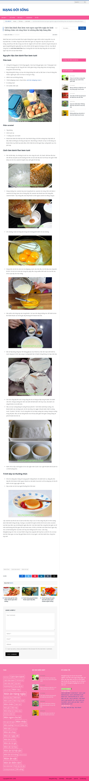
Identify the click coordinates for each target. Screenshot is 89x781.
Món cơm (18, 704)
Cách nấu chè (8, 683)
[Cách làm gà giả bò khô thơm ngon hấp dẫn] (30, 591)
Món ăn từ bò (9, 739)
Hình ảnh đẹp (70, 707)
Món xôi (15, 728)
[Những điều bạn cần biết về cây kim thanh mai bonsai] (65, 113)
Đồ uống (19, 769)
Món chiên (8, 704)
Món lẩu (6, 714)
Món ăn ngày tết (11, 736)
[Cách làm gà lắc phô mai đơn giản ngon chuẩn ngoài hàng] (49, 591)
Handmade (29, 17)
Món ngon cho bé (12, 717)
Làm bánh (54, 34)
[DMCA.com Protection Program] (66, 689)
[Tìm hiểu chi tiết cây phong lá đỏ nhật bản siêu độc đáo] (65, 95)
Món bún (17, 697)
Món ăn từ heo (10, 746)
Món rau (16, 689)
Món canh (8, 701)
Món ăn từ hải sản (12, 750)
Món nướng (8, 725)
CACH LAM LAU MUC (74, 702)
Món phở (17, 725)
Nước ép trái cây (19, 766)
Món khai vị (8, 711)
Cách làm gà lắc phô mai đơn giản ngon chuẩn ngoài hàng (48, 599)
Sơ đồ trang (83, 778)
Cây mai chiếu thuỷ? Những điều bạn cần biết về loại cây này (77, 105)
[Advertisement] (30, 552)
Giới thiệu (61, 778)
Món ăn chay (9, 732)
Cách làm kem (9, 680)
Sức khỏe (12, 17)
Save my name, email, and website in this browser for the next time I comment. (29, 649)
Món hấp (14, 708)
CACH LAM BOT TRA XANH (77, 698)
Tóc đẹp (63, 707)
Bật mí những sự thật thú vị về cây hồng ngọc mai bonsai (78, 88)
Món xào (7, 728)
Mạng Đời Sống (9, 34)
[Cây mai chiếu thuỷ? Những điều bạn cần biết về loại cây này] (65, 103)
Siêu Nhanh (78, 707)
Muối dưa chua (8, 697)
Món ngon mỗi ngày (9, 722)
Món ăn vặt (25, 569)
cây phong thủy (8, 686)
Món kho (18, 711)
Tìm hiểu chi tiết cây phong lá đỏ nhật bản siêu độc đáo (78, 96)
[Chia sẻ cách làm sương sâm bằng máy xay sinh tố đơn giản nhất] (65, 78)
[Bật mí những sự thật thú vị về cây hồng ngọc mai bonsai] (65, 87)
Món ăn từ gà (10, 743)
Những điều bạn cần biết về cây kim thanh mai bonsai (77, 114)
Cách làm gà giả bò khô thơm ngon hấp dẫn (30, 598)
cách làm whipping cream (34, 80)
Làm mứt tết (7, 690)
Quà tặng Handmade (9, 769)
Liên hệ (76, 778)
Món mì (12, 714)
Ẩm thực (20, 17)
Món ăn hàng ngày (15, 693)
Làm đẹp (3, 17)
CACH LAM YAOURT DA (68, 700)
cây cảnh (17, 683)
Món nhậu (21, 721)
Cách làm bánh (16, 569)
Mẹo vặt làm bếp (8, 766)
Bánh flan (6, 569)
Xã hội (36, 17)
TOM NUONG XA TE (73, 696)
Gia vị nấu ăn (19, 686)
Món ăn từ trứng (11, 754)
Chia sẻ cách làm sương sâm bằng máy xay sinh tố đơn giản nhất (77, 79)
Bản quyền (69, 778)
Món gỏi (7, 708)
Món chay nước (19, 701)
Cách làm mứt (19, 680)
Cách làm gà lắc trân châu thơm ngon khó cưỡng (10, 599)
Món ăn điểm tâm (12, 762)
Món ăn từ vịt (23, 754)
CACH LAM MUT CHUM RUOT (69, 693)
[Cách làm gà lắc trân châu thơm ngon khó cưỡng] (11, 591)
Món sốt (24, 725)
